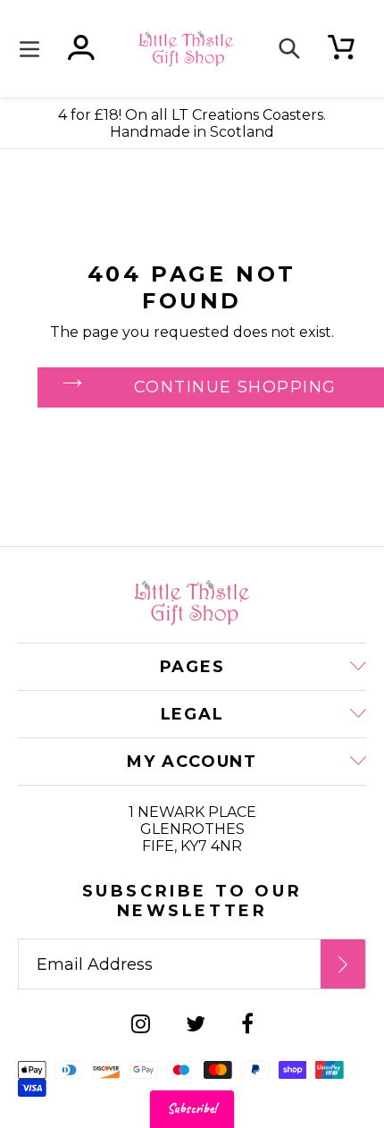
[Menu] (34, 49)
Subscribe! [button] (192, 1108)
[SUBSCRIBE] (343, 964)
